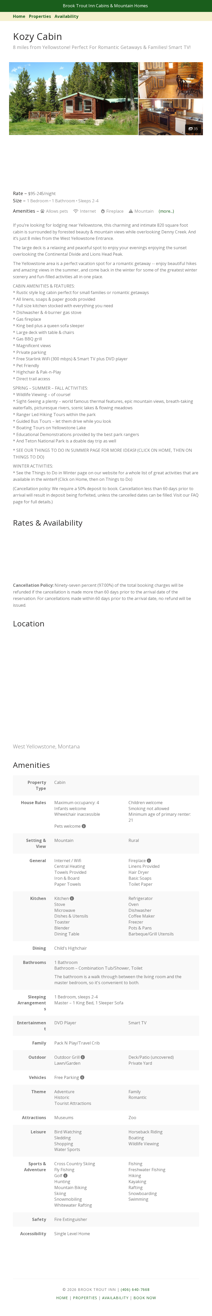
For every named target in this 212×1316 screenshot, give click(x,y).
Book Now (144, 1297)
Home (19, 16)
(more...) (166, 211)
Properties (40, 16)
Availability (66, 16)
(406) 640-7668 (135, 1289)
